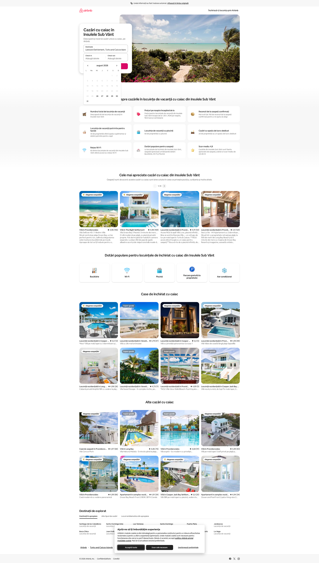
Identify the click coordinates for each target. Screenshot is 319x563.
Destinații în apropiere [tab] (88, 516)
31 (87, 101)
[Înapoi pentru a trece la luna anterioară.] (88, 65)
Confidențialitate (104, 559)
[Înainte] (164, 186)
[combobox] (105, 49)
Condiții (116, 559)
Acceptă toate (131, 547)
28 (107, 96)
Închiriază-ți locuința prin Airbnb (223, 10)
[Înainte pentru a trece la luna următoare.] (116, 65)
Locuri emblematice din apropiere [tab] (135, 516)
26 (97, 96)
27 (102, 96)
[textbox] (94, 58)
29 (112, 96)
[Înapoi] (155, 186)
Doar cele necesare (159, 547)
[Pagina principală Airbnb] (85, 10)
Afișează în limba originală (178, 3)
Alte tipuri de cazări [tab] (109, 516)
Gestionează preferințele (188, 547)
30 (117, 96)
